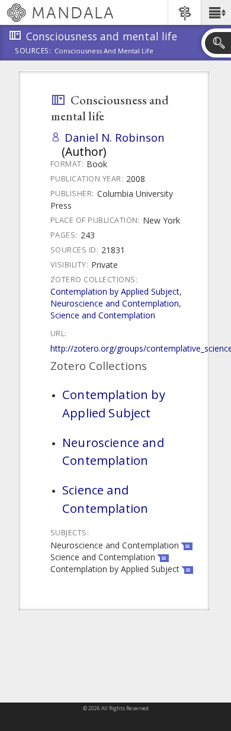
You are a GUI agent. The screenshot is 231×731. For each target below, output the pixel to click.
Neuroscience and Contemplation (114, 303)
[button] (216, 12)
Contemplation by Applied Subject (114, 291)
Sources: (33, 51)
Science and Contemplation (102, 315)
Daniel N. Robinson (115, 137)
